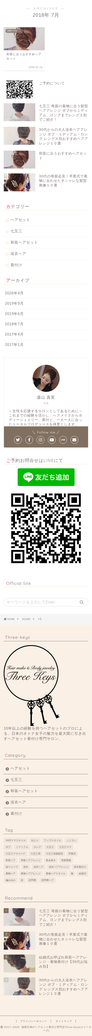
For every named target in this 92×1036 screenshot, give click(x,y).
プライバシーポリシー (33, 1021)
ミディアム (22, 847)
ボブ (8, 847)
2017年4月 (14, 334)
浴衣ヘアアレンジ (58, 867)
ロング (37, 847)
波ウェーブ (12, 867)
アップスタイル (52, 840)
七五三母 (35, 853)
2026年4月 (14, 293)
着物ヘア (10, 873)
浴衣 (25, 867)
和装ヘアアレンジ (30, 860)
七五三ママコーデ (15, 853)
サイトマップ (64, 1021)
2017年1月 (14, 344)
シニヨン (71, 840)
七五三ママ (65, 847)
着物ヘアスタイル (56, 873)
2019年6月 (14, 314)
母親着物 (66, 860)
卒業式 (72, 853)
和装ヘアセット (24, 242)
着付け (16, 265)
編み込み (10, 880)
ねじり (35, 840)
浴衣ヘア (18, 253)
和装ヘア (10, 860)
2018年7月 (14, 324)
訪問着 (32, 880)
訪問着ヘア (47, 880)
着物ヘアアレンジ (30, 873)
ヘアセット (20, 220)
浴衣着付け (80, 867)
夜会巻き (51, 860)
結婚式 (82, 873)
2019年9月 (14, 303)
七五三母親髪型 (54, 853)
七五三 (16, 231)
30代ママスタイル (16, 840)
